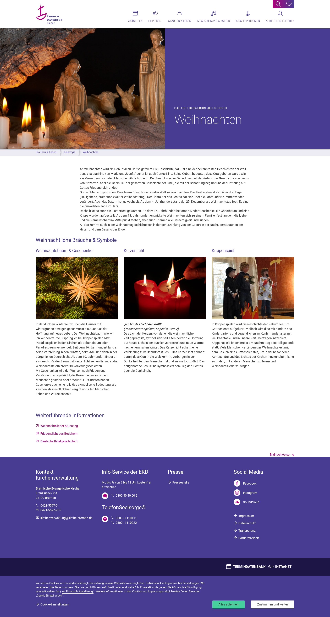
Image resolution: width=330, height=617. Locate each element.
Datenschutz (247, 523)
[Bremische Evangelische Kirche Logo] (49, 14)
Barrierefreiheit (248, 538)
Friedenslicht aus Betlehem (59, 433)
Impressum (246, 516)
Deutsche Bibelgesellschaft (59, 441)
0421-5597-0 (49, 505)
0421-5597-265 (50, 510)
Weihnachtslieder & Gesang (59, 426)
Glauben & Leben (46, 152)
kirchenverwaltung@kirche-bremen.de (66, 518)
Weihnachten (90, 152)
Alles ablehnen (228, 604)
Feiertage (69, 152)
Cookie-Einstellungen (54, 604)
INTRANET (283, 567)
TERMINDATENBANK (249, 567)
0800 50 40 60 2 (126, 495)
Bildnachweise (280, 454)
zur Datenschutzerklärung (78, 591)
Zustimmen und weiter (272, 604)
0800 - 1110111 (126, 518)
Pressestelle (180, 482)
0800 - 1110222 (126, 522)
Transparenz (247, 530)
